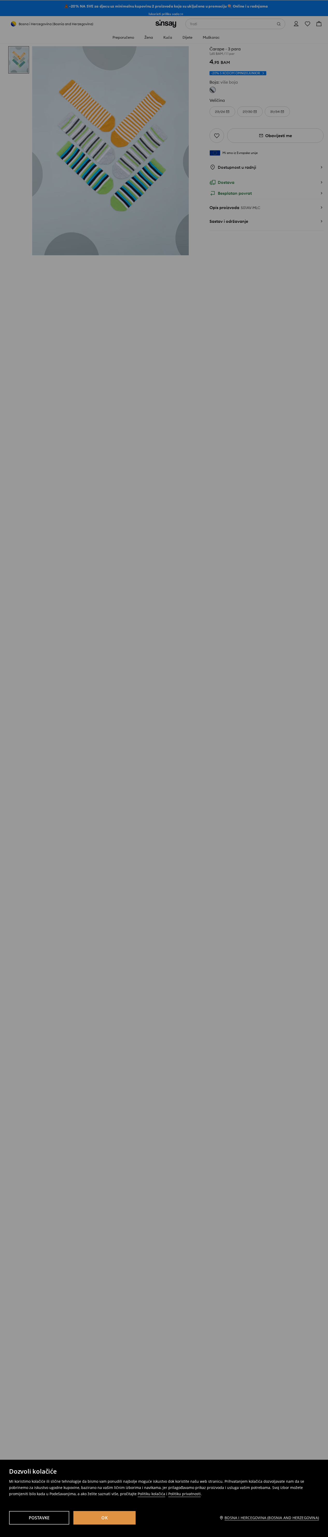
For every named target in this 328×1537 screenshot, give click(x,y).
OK (104, 1518)
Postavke (39, 1518)
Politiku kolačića (151, 1493)
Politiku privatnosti (184, 1493)
